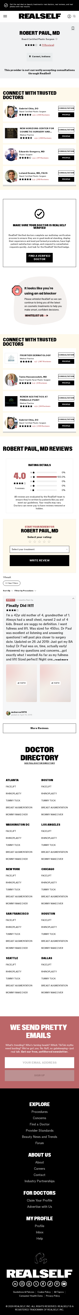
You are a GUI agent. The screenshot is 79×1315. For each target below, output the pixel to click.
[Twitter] (36, 1284)
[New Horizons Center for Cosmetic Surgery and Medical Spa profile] (11, 133)
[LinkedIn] (15, 1284)
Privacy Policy (53, 1295)
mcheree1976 (19, 712)
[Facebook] (43, 1284)
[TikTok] (50, 1284)
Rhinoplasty (13, 793)
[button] (5, 16)
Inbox (39, 1232)
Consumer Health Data (31, 1295)
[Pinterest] (57, 1284)
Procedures (39, 1112)
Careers (39, 1169)
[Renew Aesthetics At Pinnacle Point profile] (11, 401)
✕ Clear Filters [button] (11, 583)
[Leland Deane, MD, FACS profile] (11, 176)
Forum (39, 1143)
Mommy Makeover (17, 814)
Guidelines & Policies (23, 1292)
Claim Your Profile (39, 1200)
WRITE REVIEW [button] (40, 560)
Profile (39, 1226)
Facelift (11, 786)
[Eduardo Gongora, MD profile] (11, 154)
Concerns (39, 1118)
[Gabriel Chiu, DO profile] (11, 111)
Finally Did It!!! (20, 605)
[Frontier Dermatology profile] (11, 358)
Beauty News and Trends (39, 1137)
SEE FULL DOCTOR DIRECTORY (39, 763)
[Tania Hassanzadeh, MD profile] (11, 379)
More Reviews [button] (39, 728)
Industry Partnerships (39, 1181)
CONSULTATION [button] (66, 108)
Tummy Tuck (13, 800)
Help (39, 1238)
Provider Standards (39, 1131)
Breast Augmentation (19, 807)
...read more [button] (60, 659)
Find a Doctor (40, 1124)
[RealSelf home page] (40, 16)
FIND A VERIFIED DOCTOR (39, 257)
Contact (39, 1175)
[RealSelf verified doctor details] (16, 115)
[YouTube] (64, 1284)
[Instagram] (22, 1284)
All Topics (59, 1292)
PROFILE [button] (66, 114)
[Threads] (29, 1284)
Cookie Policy (44, 1292)
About (39, 1162)
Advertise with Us (39, 1207)
